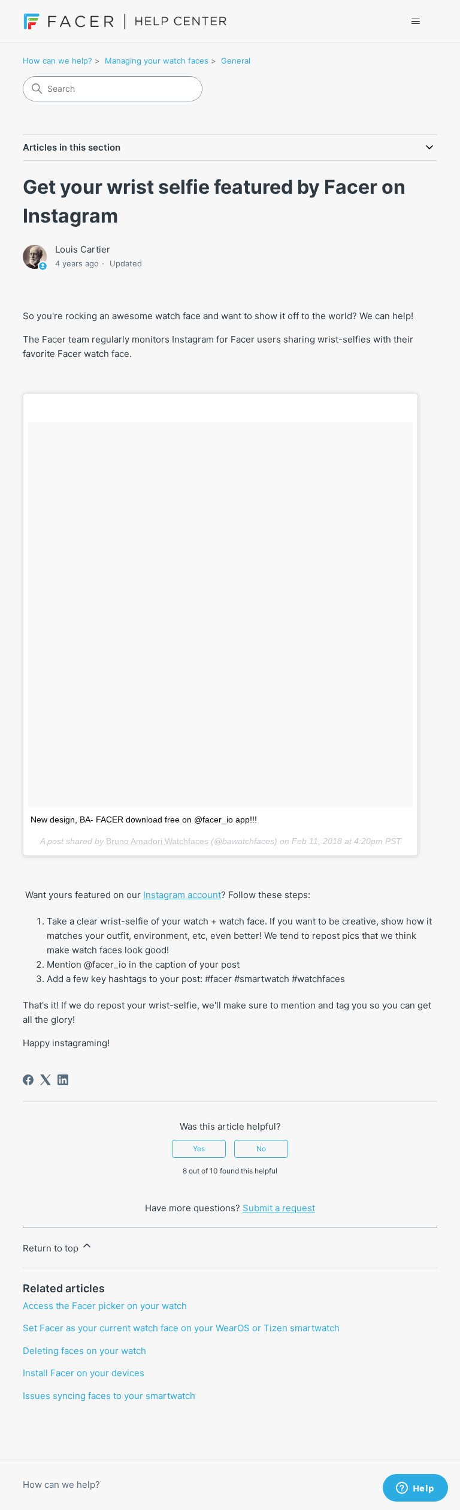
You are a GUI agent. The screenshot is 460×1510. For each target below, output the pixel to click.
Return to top (52, 1248)
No (261, 1148)
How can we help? (57, 60)
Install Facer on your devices (83, 1373)
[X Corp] (45, 1079)
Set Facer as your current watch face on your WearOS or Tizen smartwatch (181, 1328)
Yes (199, 1148)
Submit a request (279, 1208)
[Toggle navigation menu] (416, 21)
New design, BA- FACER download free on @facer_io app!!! (144, 819)
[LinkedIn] (63, 1079)
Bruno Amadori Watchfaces (157, 841)
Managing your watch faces (156, 60)
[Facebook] (28, 1079)
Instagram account (182, 894)
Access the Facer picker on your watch (105, 1305)
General (235, 60)
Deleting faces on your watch (84, 1350)
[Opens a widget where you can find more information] (415, 1489)
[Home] (125, 21)
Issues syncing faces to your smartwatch (109, 1395)
